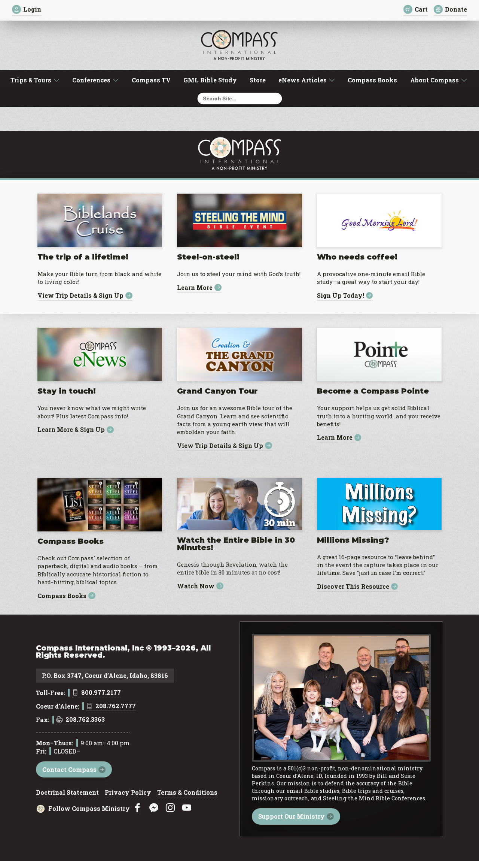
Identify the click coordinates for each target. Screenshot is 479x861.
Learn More (195, 287)
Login (32, 9)
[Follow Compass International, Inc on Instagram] (170, 808)
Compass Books (372, 80)
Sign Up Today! (340, 295)
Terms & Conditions (187, 792)
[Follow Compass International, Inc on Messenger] (153, 808)
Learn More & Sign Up (71, 429)
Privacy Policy (128, 792)
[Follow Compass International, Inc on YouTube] (186, 808)
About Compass (434, 80)
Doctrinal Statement (67, 792)
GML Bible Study (210, 80)
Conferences (91, 80)
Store (258, 80)
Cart (421, 9)
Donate (456, 9)
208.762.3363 (85, 719)
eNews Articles (302, 80)
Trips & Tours (30, 80)
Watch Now (195, 585)
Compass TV (151, 80)
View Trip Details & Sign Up (80, 295)
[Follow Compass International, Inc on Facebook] (137, 808)
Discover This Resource (353, 586)
